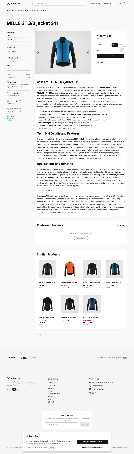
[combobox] (60, 3)
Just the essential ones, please (92, 447)
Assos (9, 35)
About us (51, 388)
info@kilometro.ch (98, 389)
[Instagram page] (93, 393)
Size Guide (101, 62)
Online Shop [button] (95, 3)
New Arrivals (12, 47)
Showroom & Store (54, 394)
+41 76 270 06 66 (97, 386)
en (14, 389)
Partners (50, 396)
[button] (63, 52)
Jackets (27, 10)
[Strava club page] (96, 393)
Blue (114, 45)
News (50, 399)
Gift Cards (51, 402)
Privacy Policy (49, 448)
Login (119, 3)
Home (50, 383)
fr (17, 389)
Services (50, 391)
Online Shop (52, 385)
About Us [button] (107, 3)
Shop (12, 10)
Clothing (19, 10)
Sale (8, 43)
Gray (121, 45)
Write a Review (119, 225)
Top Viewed (11, 52)
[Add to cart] (54, 285)
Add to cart (110, 56)
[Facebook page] (90, 393)
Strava (125, 358)
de (10, 389)
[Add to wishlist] (125, 33)
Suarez (9, 39)
